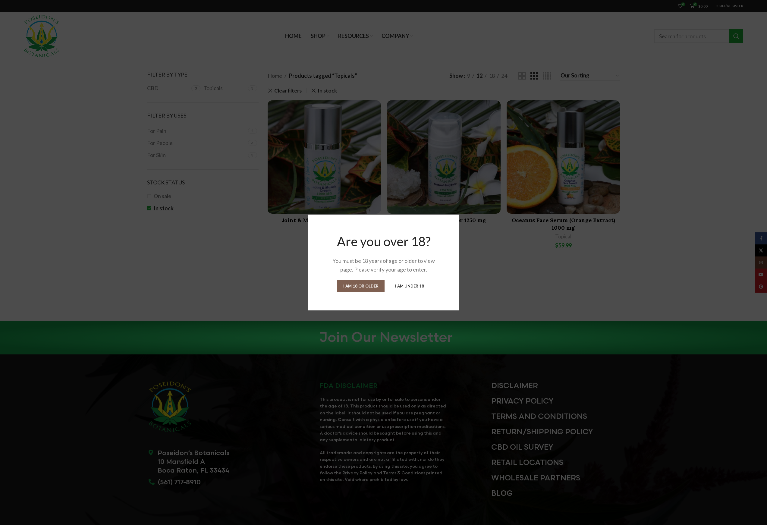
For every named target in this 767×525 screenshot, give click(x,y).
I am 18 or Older (361, 285)
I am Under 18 (409, 285)
